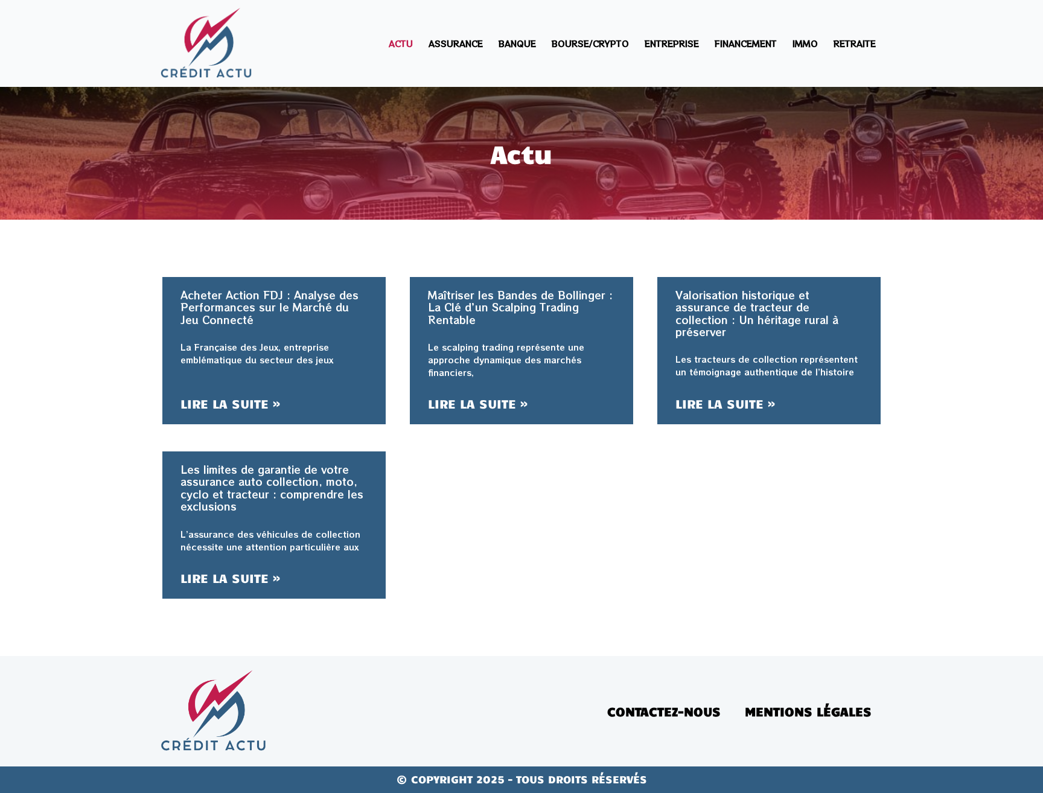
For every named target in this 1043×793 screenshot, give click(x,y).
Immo (805, 43)
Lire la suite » (230, 403)
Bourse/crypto (590, 43)
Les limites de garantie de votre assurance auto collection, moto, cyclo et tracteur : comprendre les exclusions (271, 488)
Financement (746, 43)
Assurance (456, 43)
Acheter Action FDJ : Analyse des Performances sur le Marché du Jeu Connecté (269, 307)
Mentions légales (808, 711)
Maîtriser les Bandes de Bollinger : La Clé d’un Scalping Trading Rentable (520, 307)
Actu (401, 43)
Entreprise (672, 43)
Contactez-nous (664, 711)
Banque (517, 43)
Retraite (855, 43)
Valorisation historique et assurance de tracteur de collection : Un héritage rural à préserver (756, 313)
